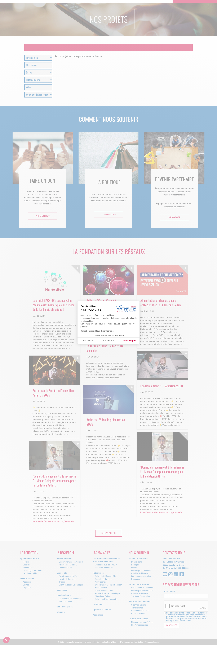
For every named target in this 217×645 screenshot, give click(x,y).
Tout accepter (129, 340)
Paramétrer (108, 340)
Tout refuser (87, 340)
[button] (6, 640)
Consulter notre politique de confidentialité (97, 331)
